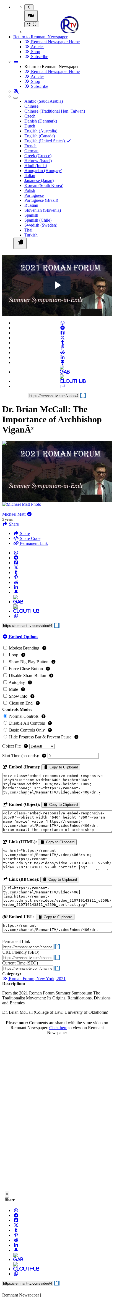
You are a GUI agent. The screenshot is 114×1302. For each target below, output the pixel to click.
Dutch (29, 126)
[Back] (28, 7)
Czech (29, 116)
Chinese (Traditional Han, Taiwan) (54, 111)
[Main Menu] (31, 15)
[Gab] (62, 371)
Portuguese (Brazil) (41, 200)
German (31, 150)
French (30, 145)
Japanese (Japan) (39, 180)
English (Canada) (39, 136)
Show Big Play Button (29, 661)
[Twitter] (62, 337)
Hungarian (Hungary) (43, 170)
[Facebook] (62, 332)
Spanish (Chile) (37, 220)
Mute (13, 689)
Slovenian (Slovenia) (42, 210)
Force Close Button (26, 668)
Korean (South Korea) (43, 185)
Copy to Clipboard (63, 767)
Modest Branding (24, 648)
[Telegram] (62, 327)
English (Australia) (40, 131)
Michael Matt (14, 514)
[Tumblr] (62, 342)
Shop (35, 51)
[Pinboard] (62, 362)
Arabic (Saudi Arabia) (43, 101)
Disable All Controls (27, 723)
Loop (13, 655)
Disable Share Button (27, 675)
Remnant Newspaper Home (55, 41)
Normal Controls (24, 716)
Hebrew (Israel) (38, 160)
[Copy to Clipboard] (62, 386)
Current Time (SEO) (20, 963)
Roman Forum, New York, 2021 (37, 978)
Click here (58, 1027)
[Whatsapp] (62, 322)
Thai (28, 230)
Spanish (31, 215)
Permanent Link (33, 543)
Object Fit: (12, 746)
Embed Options (23, 636)
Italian (29, 175)
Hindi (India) (35, 165)
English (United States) (45, 140)
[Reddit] (62, 352)
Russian (31, 205)
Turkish (31, 235)
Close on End (21, 703)
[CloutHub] (62, 381)
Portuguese (34, 195)
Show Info (18, 696)
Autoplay (17, 682)
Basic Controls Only (27, 730)
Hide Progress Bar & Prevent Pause (40, 737)
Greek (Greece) (37, 155)
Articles (37, 46)
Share (24, 533)
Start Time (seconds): (21, 755)
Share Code (29, 538)
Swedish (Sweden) (40, 225)
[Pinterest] (62, 347)
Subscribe (39, 56)
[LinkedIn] (62, 357)
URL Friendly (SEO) (20, 952)
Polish (29, 190)
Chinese (31, 106)
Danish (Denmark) (40, 121)
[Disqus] (57, 1114)
